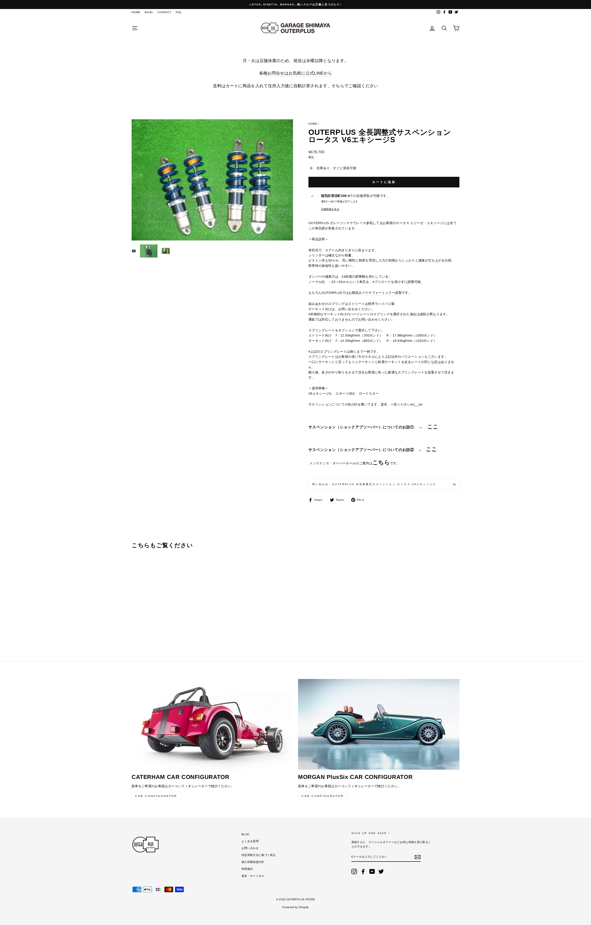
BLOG (149, 12)
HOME (136, 12)
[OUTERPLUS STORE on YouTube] (372, 871)
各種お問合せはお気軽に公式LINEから (295, 73)
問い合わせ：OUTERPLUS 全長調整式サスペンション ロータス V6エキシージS (373, 484)
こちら (381, 462)
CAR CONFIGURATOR (156, 796)
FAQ (178, 12)
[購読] (418, 857)
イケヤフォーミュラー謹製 (382, 292)
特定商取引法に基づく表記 (258, 855)
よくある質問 (250, 841)
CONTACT (164, 12)
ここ (433, 426)
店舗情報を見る (330, 209)
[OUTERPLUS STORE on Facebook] (363, 871)
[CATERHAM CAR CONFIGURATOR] (212, 724)
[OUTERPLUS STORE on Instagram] (354, 871)
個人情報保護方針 (252, 862)
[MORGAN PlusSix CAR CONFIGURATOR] (378, 724)
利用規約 (247, 869)
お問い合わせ (250, 848)
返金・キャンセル (252, 875)
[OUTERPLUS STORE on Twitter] (381, 871)
